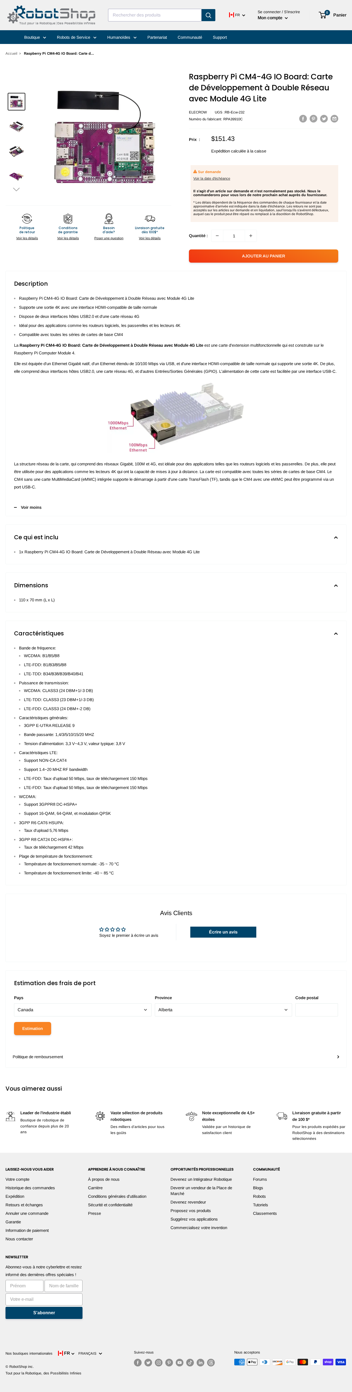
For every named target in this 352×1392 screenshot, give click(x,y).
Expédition (15, 1196)
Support (220, 37)
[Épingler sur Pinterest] (313, 119)
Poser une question (108, 238)
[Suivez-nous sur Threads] (211, 1362)
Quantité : (198, 235)
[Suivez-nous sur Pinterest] (169, 1362)
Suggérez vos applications (194, 1219)
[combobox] (155, 15)
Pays (18, 997)
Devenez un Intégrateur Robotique (201, 1179)
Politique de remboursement (38, 1056)
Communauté (190, 37)
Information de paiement (27, 1230)
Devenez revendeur (188, 1202)
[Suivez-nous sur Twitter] (148, 1362)
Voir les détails (27, 238)
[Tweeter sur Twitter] (324, 119)
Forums (260, 1179)
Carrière (95, 1187)
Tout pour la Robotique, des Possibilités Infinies (43, 1373)
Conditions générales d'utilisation (117, 1196)
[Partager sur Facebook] (303, 119)
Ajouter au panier (263, 256)
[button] (16, 189)
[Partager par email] (334, 119)
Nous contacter (19, 1239)
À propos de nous (104, 1179)
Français (88, 1353)
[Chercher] (208, 15)
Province (163, 997)
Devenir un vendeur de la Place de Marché (201, 1190)
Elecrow (198, 112)
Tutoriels (260, 1204)
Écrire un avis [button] (223, 932)
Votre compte (17, 1179)
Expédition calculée (228, 151)
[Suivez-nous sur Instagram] (159, 1362)
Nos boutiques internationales (29, 1353)
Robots (259, 1196)
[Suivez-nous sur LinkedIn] (200, 1362)
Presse (94, 1213)
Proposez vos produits (190, 1210)
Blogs (258, 1187)
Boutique (32, 37)
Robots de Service (74, 37)
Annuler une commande (27, 1213)
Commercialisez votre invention (198, 1227)
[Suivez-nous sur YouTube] (179, 1362)
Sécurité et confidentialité (110, 1204)
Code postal (306, 997)
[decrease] (217, 235)
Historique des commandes (30, 1187)
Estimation (32, 1028)
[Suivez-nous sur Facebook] (138, 1362)
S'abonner (44, 1312)
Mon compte (271, 17)
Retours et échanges (24, 1204)
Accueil (11, 53)
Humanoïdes (119, 37)
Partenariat (157, 37)
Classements (265, 1213)
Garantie (13, 1221)
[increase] (251, 235)
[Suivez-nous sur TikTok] (190, 1362)
